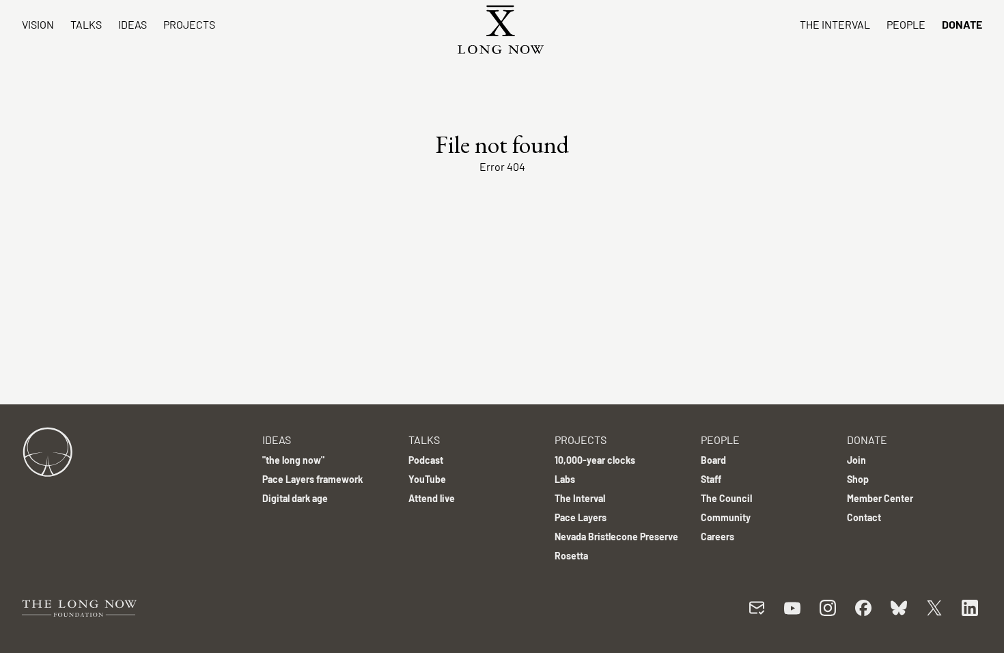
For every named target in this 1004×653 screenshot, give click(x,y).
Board (713, 460)
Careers (717, 536)
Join (856, 460)
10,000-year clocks (595, 460)
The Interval (835, 24)
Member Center (880, 498)
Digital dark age (295, 498)
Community (726, 517)
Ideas (132, 24)
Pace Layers (580, 517)
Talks (86, 24)
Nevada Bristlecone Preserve (616, 536)
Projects (189, 24)
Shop (858, 479)
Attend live (431, 498)
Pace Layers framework (312, 479)
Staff (711, 479)
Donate (962, 24)
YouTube (427, 479)
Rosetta (571, 555)
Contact (864, 517)
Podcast (425, 460)
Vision (38, 24)
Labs (565, 479)
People (906, 24)
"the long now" (293, 460)
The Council (726, 498)
